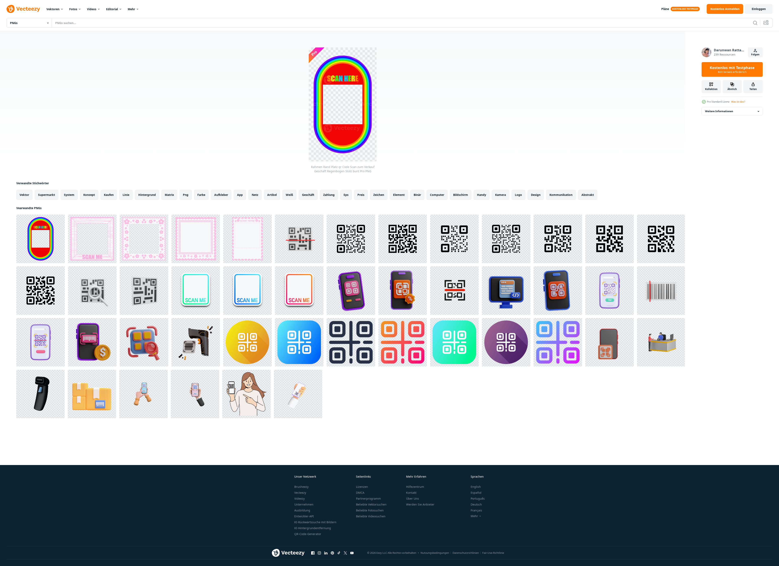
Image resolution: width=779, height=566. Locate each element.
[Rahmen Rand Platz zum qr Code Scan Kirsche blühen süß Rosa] (144, 239)
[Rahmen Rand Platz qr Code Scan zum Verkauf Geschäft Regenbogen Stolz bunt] (40, 239)
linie (126, 195)
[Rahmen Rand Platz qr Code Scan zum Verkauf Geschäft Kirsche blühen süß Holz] (92, 239)
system (69, 195)
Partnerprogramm (368, 498)
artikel (272, 195)
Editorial (112, 9)
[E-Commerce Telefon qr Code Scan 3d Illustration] (609, 342)
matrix (169, 195)
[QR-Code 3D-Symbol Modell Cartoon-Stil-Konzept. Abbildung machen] (92, 290)
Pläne (665, 9)
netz (255, 195)
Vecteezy (300, 493)
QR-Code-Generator (307, 534)
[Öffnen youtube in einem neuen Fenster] (352, 552)
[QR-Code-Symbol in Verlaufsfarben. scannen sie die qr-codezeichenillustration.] (402, 342)
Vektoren (52, 9)
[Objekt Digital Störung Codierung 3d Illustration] (506, 290)
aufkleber (221, 195)
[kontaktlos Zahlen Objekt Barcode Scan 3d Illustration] (92, 342)
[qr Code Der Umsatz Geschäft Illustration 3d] (402, 290)
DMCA (360, 493)
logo (518, 195)
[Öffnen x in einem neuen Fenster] (345, 552)
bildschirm (460, 195)
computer (437, 195)
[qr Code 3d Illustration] (558, 290)
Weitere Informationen (719, 111)
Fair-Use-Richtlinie (493, 553)
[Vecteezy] (23, 9)
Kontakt (411, 493)
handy (481, 195)
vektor (24, 195)
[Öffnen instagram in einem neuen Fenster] (319, 552)
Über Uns (412, 498)
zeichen (378, 195)
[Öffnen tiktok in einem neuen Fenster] (339, 552)
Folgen (755, 54)
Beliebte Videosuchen (371, 516)
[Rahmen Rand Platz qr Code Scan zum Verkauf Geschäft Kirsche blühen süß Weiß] (195, 239)
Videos (91, 9)
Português (478, 498)
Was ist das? (738, 101)
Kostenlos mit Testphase (732, 69)
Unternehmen (303, 504)
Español (476, 493)
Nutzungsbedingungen (435, 553)
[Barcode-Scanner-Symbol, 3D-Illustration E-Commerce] (195, 342)
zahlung (329, 195)
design (536, 195)
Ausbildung (302, 510)
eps (346, 195)
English (476, 487)
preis (360, 195)
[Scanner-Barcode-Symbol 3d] (40, 394)
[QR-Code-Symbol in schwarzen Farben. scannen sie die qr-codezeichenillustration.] (351, 342)
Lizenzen (362, 487)
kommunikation (560, 195)
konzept (89, 195)
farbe (201, 195)
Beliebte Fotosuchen (370, 510)
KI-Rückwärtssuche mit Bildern (315, 522)
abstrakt (587, 195)
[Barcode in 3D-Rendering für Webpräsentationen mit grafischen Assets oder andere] (92, 394)
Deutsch (476, 504)
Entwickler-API (304, 516)
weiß (289, 195)
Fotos (73, 9)
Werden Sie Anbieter (420, 504)
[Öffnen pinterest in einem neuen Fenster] (332, 552)
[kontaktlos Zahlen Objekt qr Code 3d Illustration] (351, 290)
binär (417, 195)
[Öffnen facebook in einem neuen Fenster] (312, 552)
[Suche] (755, 22)
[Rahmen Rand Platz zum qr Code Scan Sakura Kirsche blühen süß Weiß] (247, 239)
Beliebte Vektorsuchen (371, 504)
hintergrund (147, 195)
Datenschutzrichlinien (466, 553)
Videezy (299, 498)
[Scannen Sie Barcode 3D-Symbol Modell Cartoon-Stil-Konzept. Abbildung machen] (661, 290)
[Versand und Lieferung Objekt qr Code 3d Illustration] (144, 342)
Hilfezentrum (415, 487)
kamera (500, 195)
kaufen (109, 195)
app (240, 195)
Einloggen (759, 9)
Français (476, 510)
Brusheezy (301, 487)
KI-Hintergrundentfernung (312, 528)
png (185, 195)
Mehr (131, 9)
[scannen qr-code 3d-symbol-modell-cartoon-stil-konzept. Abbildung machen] (299, 239)
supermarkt (46, 195)
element (399, 195)
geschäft (308, 195)
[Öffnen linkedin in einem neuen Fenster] (325, 552)
